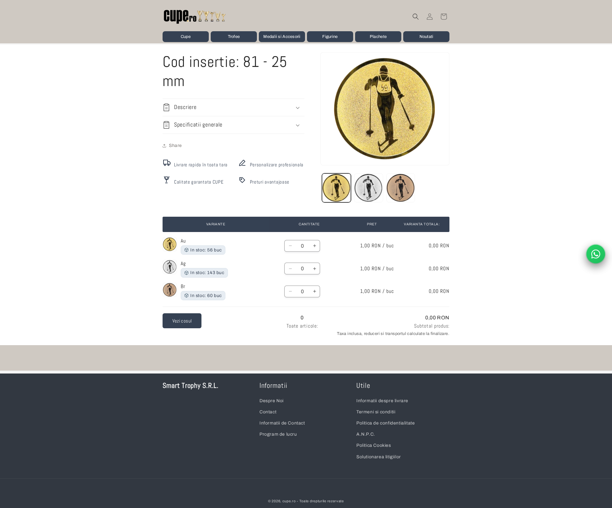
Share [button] (175, 145)
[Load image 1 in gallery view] (336, 187)
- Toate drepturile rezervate (320, 501)
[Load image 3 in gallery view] (400, 187)
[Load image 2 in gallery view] (368, 187)
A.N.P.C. (365, 434)
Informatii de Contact (282, 423)
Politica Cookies (373, 445)
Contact (267, 412)
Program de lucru (278, 434)
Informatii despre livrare (382, 400)
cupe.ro (289, 501)
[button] (186, 36)
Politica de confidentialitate (385, 423)
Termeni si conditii (375, 412)
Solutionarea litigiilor (378, 456)
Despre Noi (271, 400)
